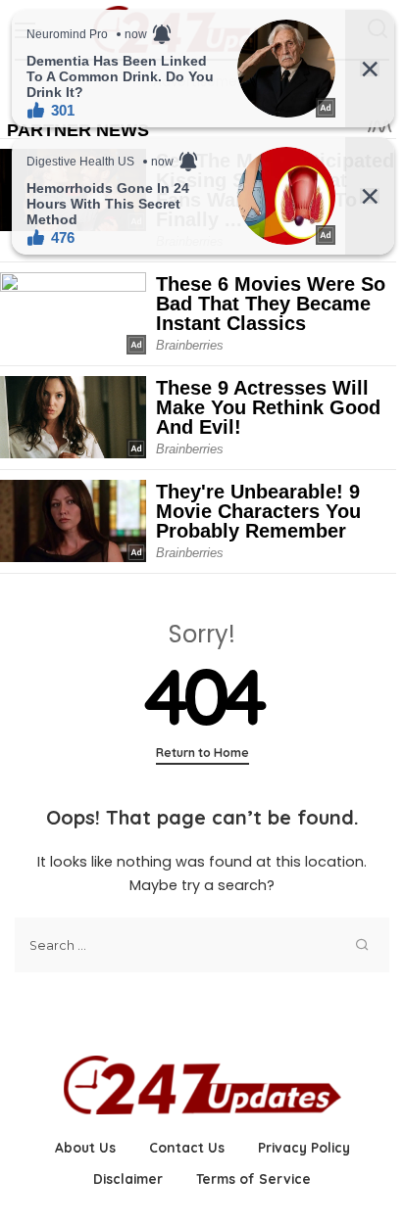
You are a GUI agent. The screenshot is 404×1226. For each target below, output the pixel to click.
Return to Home (202, 752)
